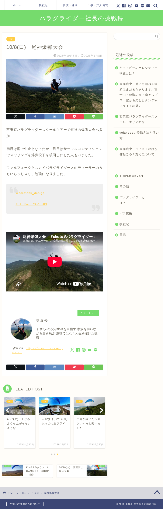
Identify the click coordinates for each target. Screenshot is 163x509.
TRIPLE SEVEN (131, 175)
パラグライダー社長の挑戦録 (81, 18)
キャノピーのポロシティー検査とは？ (138, 70)
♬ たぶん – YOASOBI (31, 204)
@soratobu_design (29, 193)
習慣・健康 (70, 5)
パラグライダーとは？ (132, 200)
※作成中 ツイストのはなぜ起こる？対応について (138, 151)
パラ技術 (125, 213)
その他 (124, 186)
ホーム (17, 5)
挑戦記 (43, 5)
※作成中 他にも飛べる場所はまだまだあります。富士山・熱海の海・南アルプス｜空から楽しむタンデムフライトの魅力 (138, 94)
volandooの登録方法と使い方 (139, 135)
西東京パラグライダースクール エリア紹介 (138, 119)
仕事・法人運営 (97, 5)
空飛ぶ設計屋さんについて (25, 504)
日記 (10, 39)
